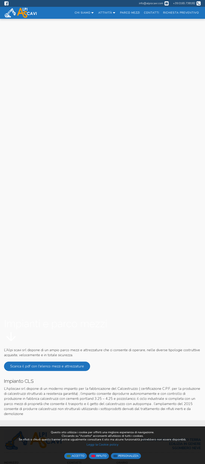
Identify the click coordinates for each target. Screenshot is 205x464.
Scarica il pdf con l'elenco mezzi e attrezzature (47, 366)
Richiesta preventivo (181, 13)
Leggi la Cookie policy (102, 444)
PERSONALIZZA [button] (128, 456)
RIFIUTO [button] (101, 456)
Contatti (151, 13)
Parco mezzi (130, 13)
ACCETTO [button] (78, 456)
